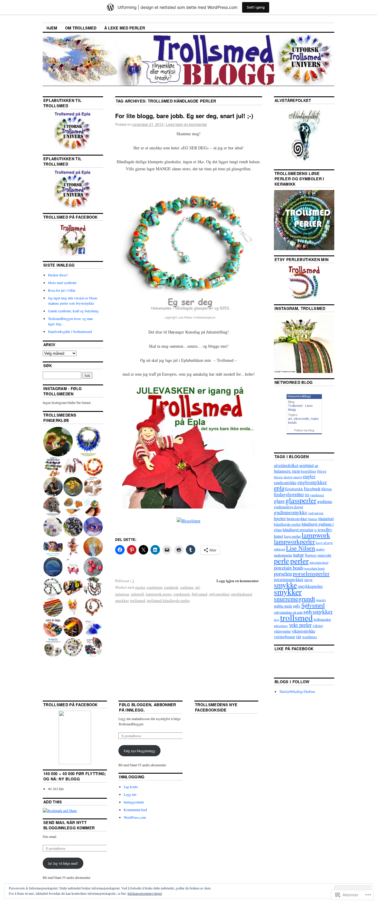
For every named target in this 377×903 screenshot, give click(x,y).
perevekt (324, 555)
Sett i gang (255, 7)
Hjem (52, 28)
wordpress (309, 636)
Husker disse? (58, 275)
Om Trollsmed (80, 28)
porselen (283, 573)
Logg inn (130, 794)
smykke (285, 585)
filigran (326, 488)
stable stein (283, 606)
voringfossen (284, 636)
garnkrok (171, 587)
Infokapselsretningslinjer (145, 893)
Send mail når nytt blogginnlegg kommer (69, 825)
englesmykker (312, 482)
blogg (322, 471)
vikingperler (282, 631)
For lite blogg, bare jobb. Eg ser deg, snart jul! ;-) (184, 115)
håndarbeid (326, 518)
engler (140, 587)
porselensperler (311, 573)
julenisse (122, 594)
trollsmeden (322, 619)
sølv (296, 605)
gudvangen (315, 513)
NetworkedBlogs (299, 396)
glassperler (300, 500)
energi (297, 477)
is (315, 529)
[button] (58, 441)
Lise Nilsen (300, 548)
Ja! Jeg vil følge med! (63, 863)
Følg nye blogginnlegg (139, 750)
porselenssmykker (288, 579)
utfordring (281, 625)
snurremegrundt (294, 598)
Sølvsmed (199, 594)
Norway (311, 555)
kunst (278, 536)
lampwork (316, 535)
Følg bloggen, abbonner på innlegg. (147, 707)
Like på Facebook (294, 648)
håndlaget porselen (298, 529)
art (290, 418)
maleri (320, 549)
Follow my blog (304, 430)
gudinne (187, 587)
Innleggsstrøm (134, 802)
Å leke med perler (124, 28)
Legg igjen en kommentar (186, 124)
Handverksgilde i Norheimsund (70, 331)
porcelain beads (288, 567)
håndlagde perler (287, 524)
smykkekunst (241, 594)
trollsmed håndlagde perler (168, 600)
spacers (321, 599)
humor (313, 518)
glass (279, 500)
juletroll (137, 594)
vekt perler (300, 624)
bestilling (308, 471)
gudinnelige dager (288, 506)
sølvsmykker (219, 594)
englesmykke (285, 482)
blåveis (278, 477)
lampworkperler (294, 541)
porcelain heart (314, 568)
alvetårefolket (286, 465)
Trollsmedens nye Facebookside (216, 707)
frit (307, 494)
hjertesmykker (297, 518)
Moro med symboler (62, 282)
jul (197, 587)
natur (298, 554)
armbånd (306, 465)
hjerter (280, 518)
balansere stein (287, 471)
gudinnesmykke (290, 512)
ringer (308, 579)
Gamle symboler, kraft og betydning (73, 310)
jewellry (325, 529)
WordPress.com (135, 817)
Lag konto (131, 786)
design (288, 477)
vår (298, 636)
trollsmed (137, 600)
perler (299, 560)
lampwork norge (159, 594)
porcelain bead (319, 562)
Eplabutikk (294, 488)
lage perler (292, 536)
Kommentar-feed (135, 809)
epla (279, 488)
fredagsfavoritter (289, 494)
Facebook (312, 488)
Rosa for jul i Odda (61, 290)
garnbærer (154, 587)
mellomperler (283, 555)
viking (317, 625)
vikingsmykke (303, 631)
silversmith (301, 418)
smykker (121, 600)
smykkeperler (310, 586)
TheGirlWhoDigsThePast (297, 691)
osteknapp (181, 594)
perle (281, 560)
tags (276, 619)
